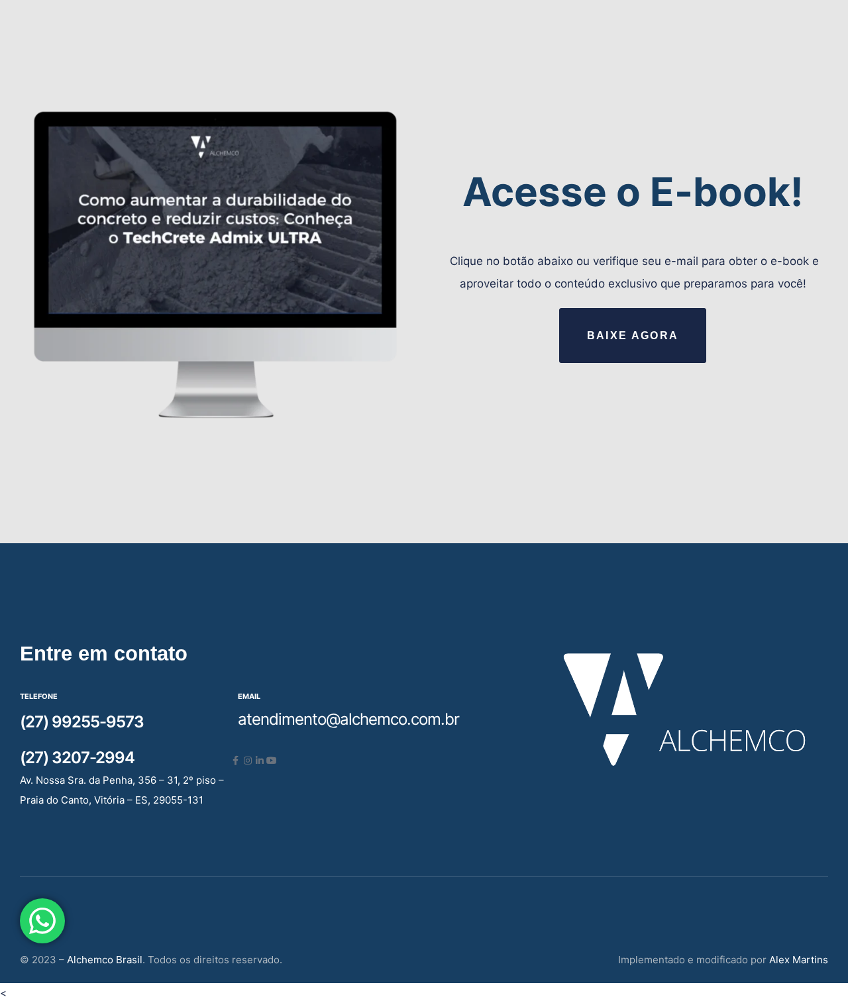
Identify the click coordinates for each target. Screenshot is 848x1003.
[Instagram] (247, 760)
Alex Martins (798, 959)
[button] (632, 335)
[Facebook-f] (235, 760)
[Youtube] (271, 760)
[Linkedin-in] (259, 760)
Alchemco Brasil (104, 959)
